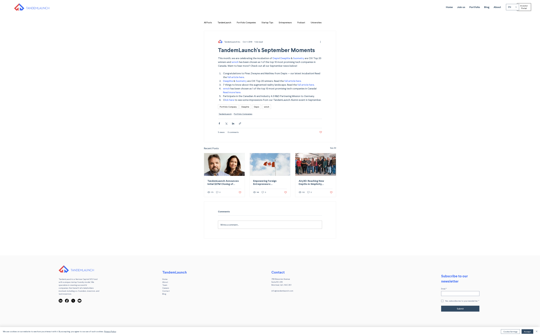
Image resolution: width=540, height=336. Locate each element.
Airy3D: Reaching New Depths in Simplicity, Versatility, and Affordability (315, 182)
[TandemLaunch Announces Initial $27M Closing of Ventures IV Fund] (224, 164)
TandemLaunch (224, 22)
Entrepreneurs (285, 22)
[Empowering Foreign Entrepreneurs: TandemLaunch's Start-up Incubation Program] (270, 164)
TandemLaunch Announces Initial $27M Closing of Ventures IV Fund (223, 182)
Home (164, 279)
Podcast (301, 22)
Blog (164, 294)
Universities (316, 22)
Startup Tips (267, 22)
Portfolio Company (228, 107)
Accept (527, 331)
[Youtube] (79, 301)
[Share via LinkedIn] (233, 123)
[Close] (536, 331)
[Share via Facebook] (219, 123)
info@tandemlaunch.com (282, 291)
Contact (166, 291)
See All (333, 148)
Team (164, 285)
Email (444, 288)
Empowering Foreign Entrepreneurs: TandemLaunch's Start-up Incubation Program (268, 182)
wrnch (266, 107)
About (165, 282)
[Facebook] (67, 301)
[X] (73, 301)
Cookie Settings (510, 331)
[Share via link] (240, 123)
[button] (461, 7)
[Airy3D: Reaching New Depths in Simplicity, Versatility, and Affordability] (315, 164)
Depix (256, 107)
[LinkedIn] (60, 301)
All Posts (208, 22)
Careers (165, 288)
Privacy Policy (110, 331)
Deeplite (245, 107)
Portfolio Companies (246, 22)
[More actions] (320, 41)
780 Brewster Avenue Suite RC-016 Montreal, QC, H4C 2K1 (281, 282)
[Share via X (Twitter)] (226, 123)
